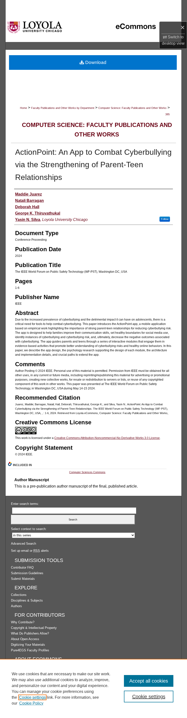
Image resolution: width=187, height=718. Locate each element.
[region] (93, 688)
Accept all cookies (148, 681)
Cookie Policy (31, 703)
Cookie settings (32, 697)
